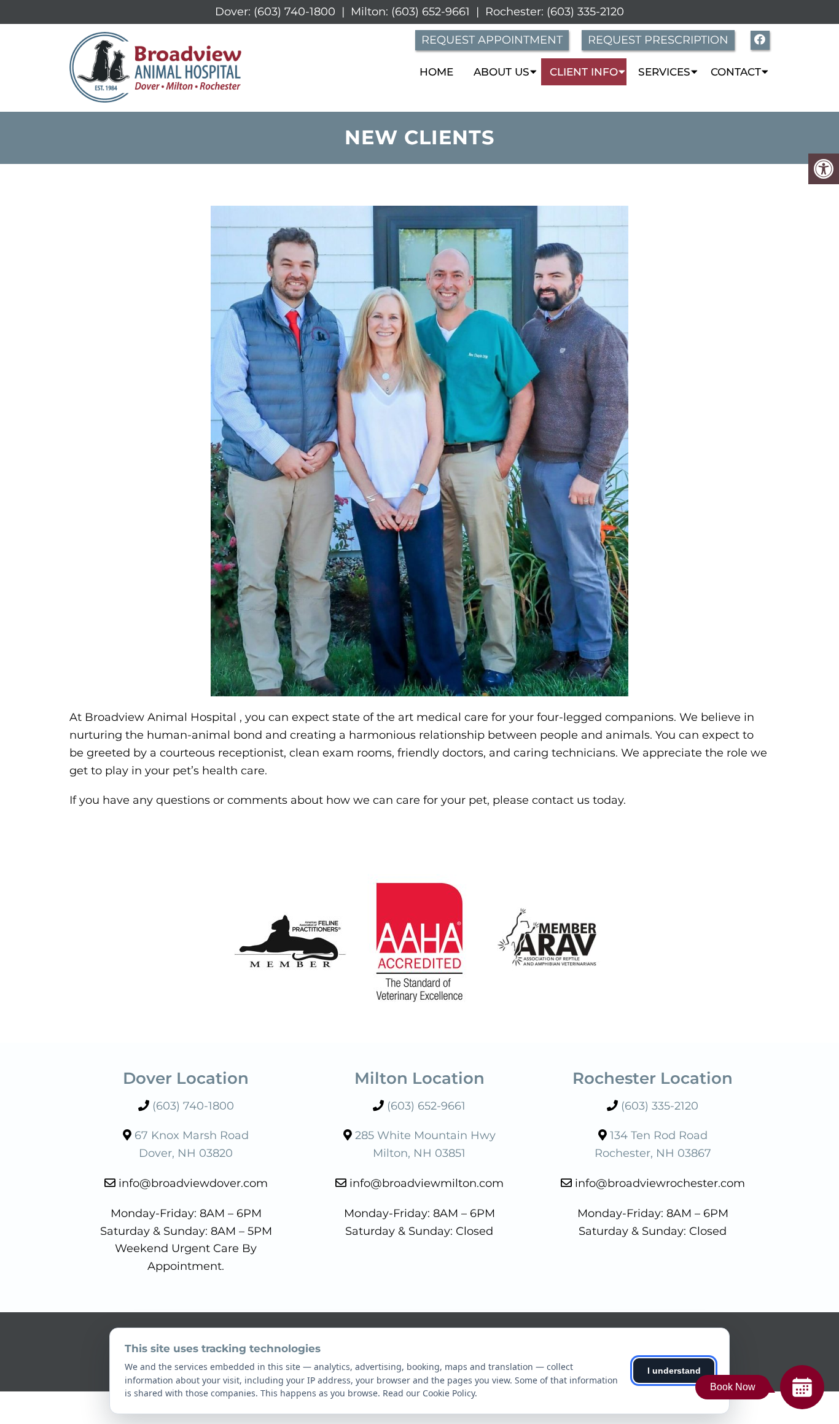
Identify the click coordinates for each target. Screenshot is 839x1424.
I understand (674, 1370)
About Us (501, 72)
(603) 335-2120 (585, 11)
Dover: (233, 11)
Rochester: (514, 11)
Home (436, 72)
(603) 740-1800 (294, 11)
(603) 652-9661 (430, 11)
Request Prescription (658, 40)
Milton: (369, 11)
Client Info (584, 72)
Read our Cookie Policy (429, 1393)
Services (664, 72)
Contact (736, 72)
